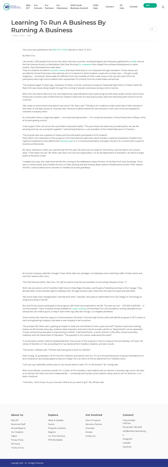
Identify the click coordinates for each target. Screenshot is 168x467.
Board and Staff (18, 424)
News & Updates (55, 420)
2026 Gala (95, 6)
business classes (57, 70)
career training (79, 308)
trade (133, 61)
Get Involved (150, 6)
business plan (66, 141)
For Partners (49, 6)
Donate (133, 7)
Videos (14, 436)
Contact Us (90, 436)
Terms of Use (17, 447)
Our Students (17, 432)
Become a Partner (93, 424)
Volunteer (90, 428)
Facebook (127, 446)
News (29, 35)
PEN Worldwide (55, 440)
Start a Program (92, 420)
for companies (85, 64)
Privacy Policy (17, 440)
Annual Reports (18, 428)
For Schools (38, 6)
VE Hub (122, 6)
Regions (52, 432)
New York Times (60, 49)
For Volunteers (62, 6)
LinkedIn (127, 442)
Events (51, 424)
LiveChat (127, 423)
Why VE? (28, 6)
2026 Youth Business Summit (79, 6)
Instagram (127, 439)
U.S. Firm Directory (56, 436)
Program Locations (57, 428)
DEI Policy (15, 443)
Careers (110, 7)
